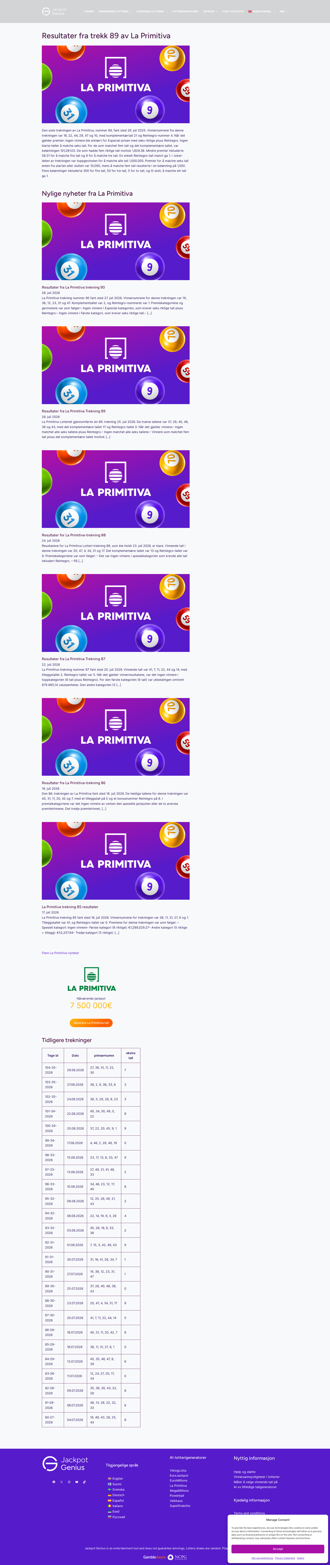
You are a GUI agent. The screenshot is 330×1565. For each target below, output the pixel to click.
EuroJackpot (179, 1475)
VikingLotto (178, 1470)
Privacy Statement (285, 1558)
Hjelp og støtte (232, 11)
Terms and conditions (249, 1513)
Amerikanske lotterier (113, 11)
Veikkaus (176, 1501)
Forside (89, 11)
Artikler (208, 11)
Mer (282, 11)
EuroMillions (178, 1480)
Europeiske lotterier (150, 11)
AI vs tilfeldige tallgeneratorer (255, 1487)
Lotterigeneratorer (185, 11)
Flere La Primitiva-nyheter (60, 953)
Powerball (177, 1495)
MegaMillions (179, 1490)
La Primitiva (178, 1486)
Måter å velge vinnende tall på (255, 1482)
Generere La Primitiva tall (91, 1023)
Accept (278, 1549)
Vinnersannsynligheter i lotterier (257, 1477)
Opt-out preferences (262, 1558)
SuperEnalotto (180, 1506)
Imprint (300, 1558)
